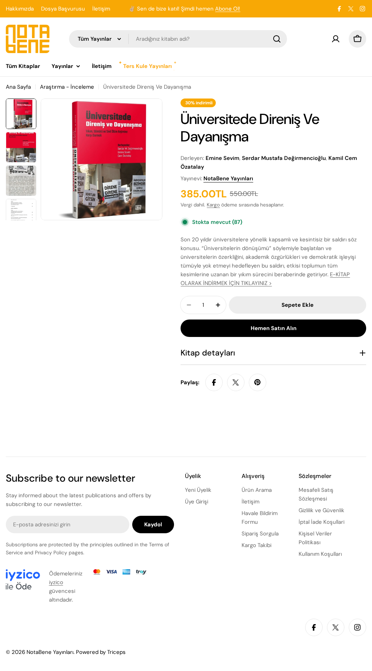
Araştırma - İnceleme (67, 87)
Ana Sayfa (18, 87)
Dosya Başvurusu (63, 8)
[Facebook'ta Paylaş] (214, 382)
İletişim (101, 8)
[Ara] (276, 39)
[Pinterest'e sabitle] (257, 382)
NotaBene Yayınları (228, 178)
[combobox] (178, 39)
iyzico (56, 582)
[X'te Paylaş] (235, 382)
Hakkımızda (20, 8)
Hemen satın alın (273, 328)
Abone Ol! (227, 8)
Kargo (213, 205)
